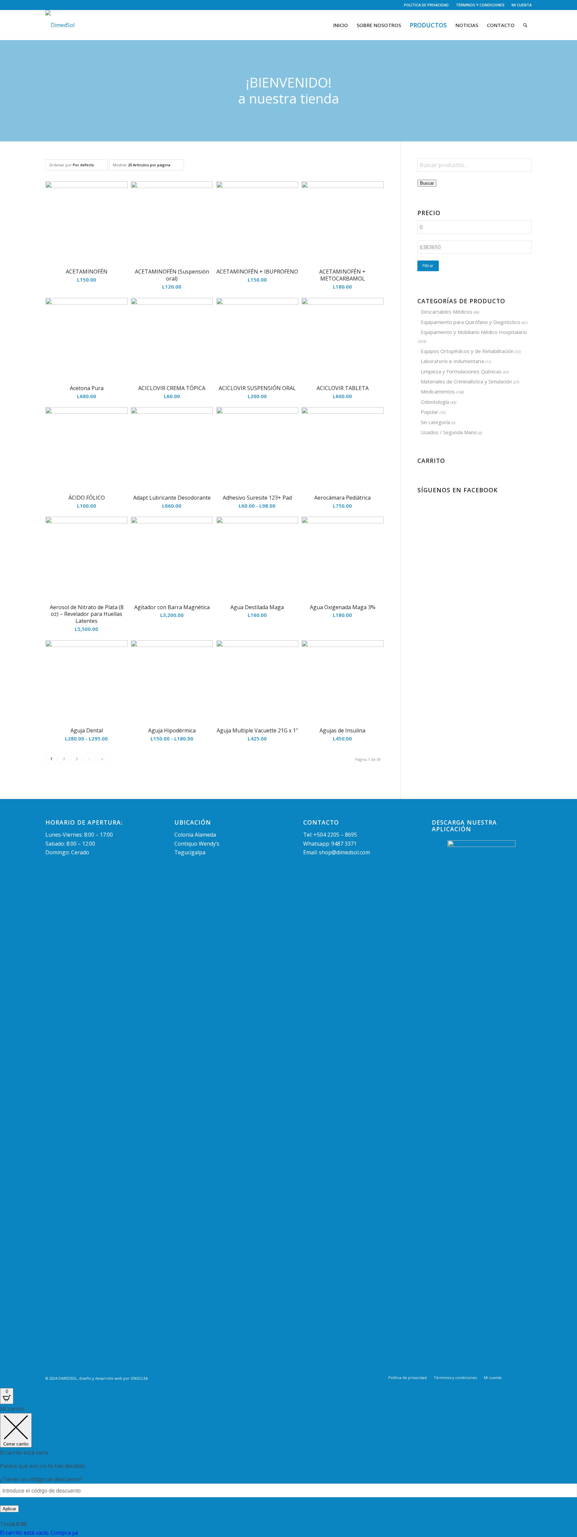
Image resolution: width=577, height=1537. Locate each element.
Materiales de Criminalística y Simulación (466, 381)
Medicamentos (438, 391)
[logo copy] (59, 25)
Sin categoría (435, 422)
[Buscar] (525, 25)
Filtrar (427, 266)
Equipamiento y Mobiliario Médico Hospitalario (474, 332)
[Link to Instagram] (57, 5)
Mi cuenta (522, 4)
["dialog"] (288, 1470)
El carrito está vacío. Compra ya (39, 1532)
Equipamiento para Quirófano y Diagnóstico (470, 322)
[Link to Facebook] (47, 5)
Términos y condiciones (480, 4)
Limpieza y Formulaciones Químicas (461, 371)
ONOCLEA (139, 1378)
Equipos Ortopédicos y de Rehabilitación (467, 351)
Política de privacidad (426, 4)
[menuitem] (426, 5)
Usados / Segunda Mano (449, 432)
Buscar (427, 183)
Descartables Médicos (446, 311)
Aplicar (9, 1508)
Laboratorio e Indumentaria (452, 361)
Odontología (435, 401)
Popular (429, 411)
